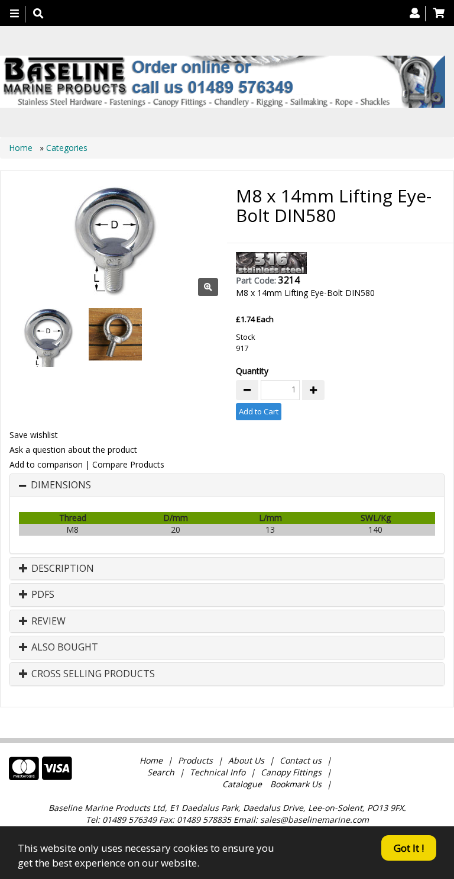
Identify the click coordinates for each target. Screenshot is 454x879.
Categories (66, 147)
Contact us (301, 760)
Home (22, 147)
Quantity (252, 370)
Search (162, 772)
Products (195, 760)
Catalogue (242, 784)
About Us (246, 760)
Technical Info (217, 772)
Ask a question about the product (73, 449)
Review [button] (47, 621)
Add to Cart (258, 411)
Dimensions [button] (61, 485)
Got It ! (409, 848)
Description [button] (61, 569)
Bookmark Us (296, 784)
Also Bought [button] (63, 647)
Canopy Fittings (291, 772)
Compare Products (128, 464)
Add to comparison (46, 464)
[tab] (227, 485)
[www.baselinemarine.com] (222, 81)
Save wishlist (33, 434)
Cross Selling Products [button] (92, 674)
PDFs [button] (41, 595)
